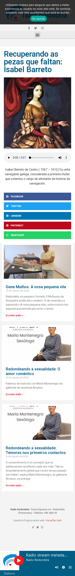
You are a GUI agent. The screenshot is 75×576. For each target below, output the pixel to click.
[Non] (69, 12)
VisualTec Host (54, 520)
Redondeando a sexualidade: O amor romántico (33, 371)
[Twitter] (35, 28)
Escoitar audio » (14, 315)
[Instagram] (42, 28)
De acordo (38, 18)
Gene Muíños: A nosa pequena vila (36, 287)
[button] (37, 35)
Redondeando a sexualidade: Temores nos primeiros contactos (36, 450)
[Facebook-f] (29, 28)
